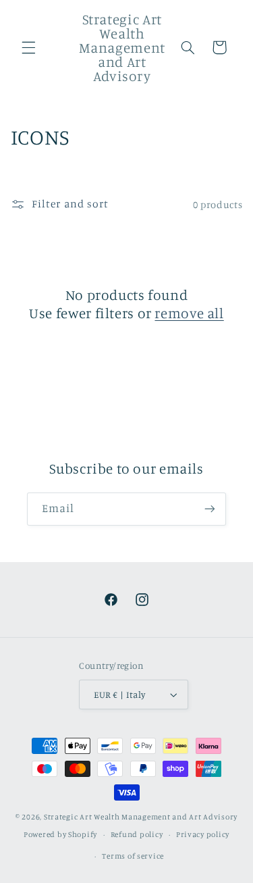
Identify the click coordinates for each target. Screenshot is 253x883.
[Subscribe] (209, 509)
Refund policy (137, 834)
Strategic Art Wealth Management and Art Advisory (140, 817)
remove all (188, 313)
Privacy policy (202, 834)
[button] (28, 47)
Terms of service (133, 856)
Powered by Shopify (60, 834)
